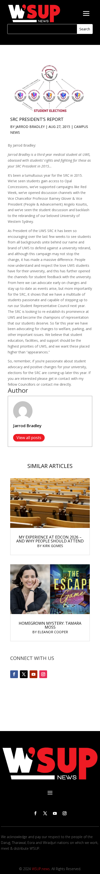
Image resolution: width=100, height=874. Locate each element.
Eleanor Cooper (53, 632)
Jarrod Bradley (30, 126)
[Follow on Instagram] (43, 674)
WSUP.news (41, 868)
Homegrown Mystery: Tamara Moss (50, 625)
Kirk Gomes (52, 545)
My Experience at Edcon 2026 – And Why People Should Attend (50, 539)
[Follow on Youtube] (33, 674)
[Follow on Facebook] (14, 674)
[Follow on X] (24, 674)
